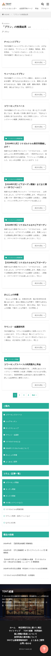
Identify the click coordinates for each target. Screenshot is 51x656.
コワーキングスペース (14, 106)
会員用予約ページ (26, 8)
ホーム (13, 627)
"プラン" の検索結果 (20, 14)
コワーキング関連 (12, 359)
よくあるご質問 (11, 462)
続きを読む (39, 62)
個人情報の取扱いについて (25, 634)
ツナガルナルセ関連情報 (14, 138)
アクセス (44, 8)
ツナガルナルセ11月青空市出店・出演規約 (19, 575)
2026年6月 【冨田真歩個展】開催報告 (18, 543)
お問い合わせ (25, 643)
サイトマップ (14, 630)
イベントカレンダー (9, 8)
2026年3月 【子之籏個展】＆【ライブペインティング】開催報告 (25, 551)
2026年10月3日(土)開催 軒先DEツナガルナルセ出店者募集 (25, 568)
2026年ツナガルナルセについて (17, 448)
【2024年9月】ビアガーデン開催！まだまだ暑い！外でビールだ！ (25, 186)
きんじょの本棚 (11, 294)
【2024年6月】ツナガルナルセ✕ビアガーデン (25, 262)
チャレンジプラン (12, 41)
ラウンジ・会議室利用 (14, 326)
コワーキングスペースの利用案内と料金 (22, 364)
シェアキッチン (11, 421)
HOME (6, 14)
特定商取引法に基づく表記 (29, 627)
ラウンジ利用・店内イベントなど (18, 516)
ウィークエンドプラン (14, 74)
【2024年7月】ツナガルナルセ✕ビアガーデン (25, 225)
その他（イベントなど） (15, 503)
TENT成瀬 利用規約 (32, 630)
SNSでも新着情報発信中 (17, 640)
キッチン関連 (10, 489)
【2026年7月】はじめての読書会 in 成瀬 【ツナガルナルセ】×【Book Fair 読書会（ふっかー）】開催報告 (24, 560)
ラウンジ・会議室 (12, 435)
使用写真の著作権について (25, 637)
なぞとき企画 (10, 523)
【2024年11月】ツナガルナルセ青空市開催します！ (25, 145)
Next (33, 395)
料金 (36, 8)
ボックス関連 (10, 496)
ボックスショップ (12, 428)
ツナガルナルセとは (13, 441)
